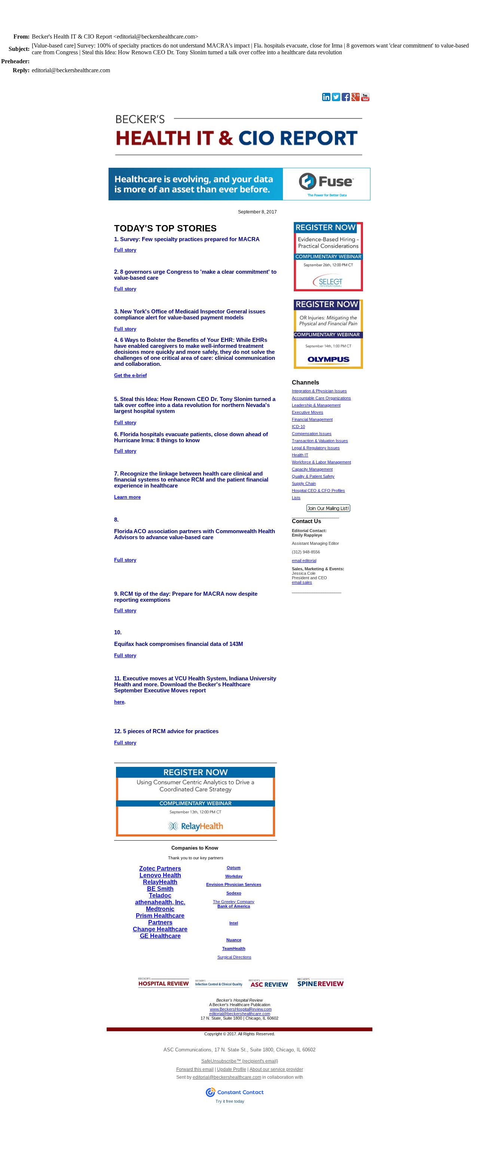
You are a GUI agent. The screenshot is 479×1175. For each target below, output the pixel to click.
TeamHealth (233, 948)
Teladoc (160, 895)
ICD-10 (298, 426)
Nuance (233, 940)
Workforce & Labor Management (321, 462)
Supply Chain (304, 483)
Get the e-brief (130, 375)
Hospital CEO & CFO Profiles (318, 490)
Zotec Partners (160, 868)
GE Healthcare (160, 936)
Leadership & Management (316, 405)
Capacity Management (312, 469)
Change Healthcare (160, 929)
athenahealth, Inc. (160, 902)
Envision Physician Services (233, 884)
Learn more (127, 497)
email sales (302, 582)
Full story (125, 250)
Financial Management (312, 419)
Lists (296, 497)
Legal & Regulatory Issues (316, 448)
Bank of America (233, 906)
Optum (234, 867)
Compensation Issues (312, 433)
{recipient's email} (239, 1061)
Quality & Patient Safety (313, 476)
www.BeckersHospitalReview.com (241, 1009)
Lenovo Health (160, 875)
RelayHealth (160, 882)
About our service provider (276, 1069)
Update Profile (231, 1069)
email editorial (304, 560)
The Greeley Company (233, 901)
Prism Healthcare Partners (160, 919)
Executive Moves (307, 412)
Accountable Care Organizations (321, 398)
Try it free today (230, 1101)
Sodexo (233, 893)
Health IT (300, 455)
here (119, 702)
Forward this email (195, 1069)
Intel (233, 923)
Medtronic (160, 909)
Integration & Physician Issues (319, 391)
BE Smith (160, 889)
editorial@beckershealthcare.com (239, 1013)
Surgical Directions (234, 957)
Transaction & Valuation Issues (320, 440)
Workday (233, 876)
